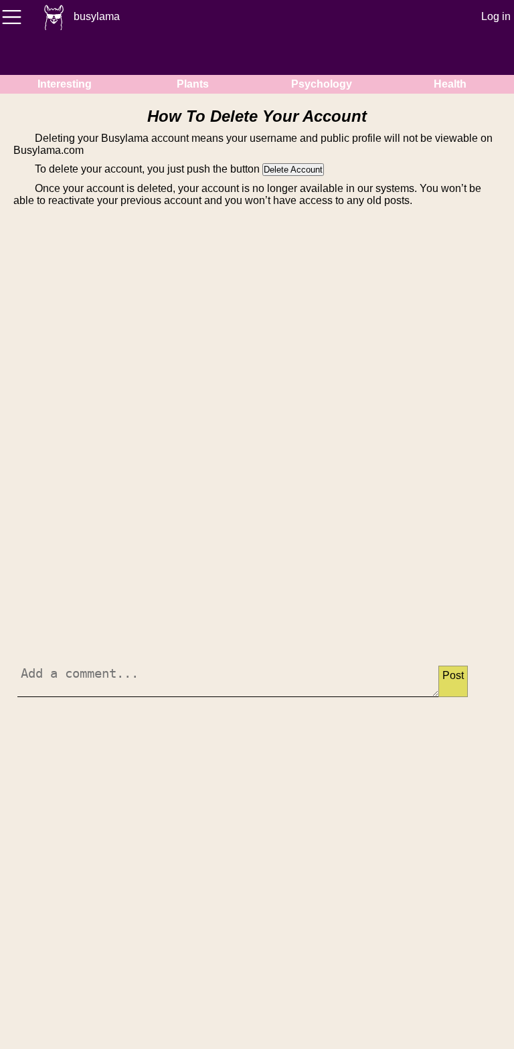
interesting (64, 84)
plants (193, 84)
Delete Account (293, 170)
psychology (321, 84)
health (450, 84)
